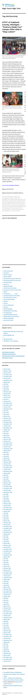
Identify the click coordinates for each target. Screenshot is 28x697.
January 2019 (7, 484)
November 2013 (8, 593)
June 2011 (6, 646)
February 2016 (7, 545)
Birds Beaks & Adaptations (14, 672)
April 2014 (6, 585)
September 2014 (8, 577)
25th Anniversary (8, 271)
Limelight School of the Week (12, 295)
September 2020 (8, 448)
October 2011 (7, 638)
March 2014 (7, 587)
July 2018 (6, 494)
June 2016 (6, 538)
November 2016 (8, 528)
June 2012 (6, 623)
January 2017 (7, 524)
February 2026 (7, 371)
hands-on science (21, 202)
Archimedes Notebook (8, 352)
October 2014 (7, 575)
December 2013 (8, 591)
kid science (9, 205)
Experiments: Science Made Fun (12, 278)
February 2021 (7, 439)
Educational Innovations (9, 354)
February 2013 (7, 608)
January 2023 (7, 401)
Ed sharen (6, 674)
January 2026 (7, 372)
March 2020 (7, 460)
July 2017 (6, 513)
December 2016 (8, 526)
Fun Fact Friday (8, 282)
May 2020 (6, 456)
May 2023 (6, 399)
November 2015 (8, 551)
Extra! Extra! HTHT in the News (12, 280)
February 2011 (7, 653)
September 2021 (8, 428)
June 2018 (6, 496)
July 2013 (6, 598)
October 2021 (7, 426)
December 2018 (8, 486)
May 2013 (6, 602)
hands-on (6, 284)
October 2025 (7, 378)
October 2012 (7, 615)
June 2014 (6, 581)
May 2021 (6, 433)
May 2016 (6, 539)
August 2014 (7, 579)
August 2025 (7, 382)
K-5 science (14, 203)
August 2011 (7, 642)
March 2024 (7, 395)
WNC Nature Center (7, 358)
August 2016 (7, 534)
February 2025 (7, 391)
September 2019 (8, 471)
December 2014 (8, 572)
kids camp (14, 205)
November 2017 (8, 509)
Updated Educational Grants (11, 316)
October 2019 (7, 469)
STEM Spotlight (8, 309)
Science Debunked (9, 305)
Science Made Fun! (8, 196)
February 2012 (7, 630)
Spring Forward (8, 339)
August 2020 (7, 450)
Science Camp (19, 207)
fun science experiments (18, 200)
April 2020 (6, 458)
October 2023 (7, 397)
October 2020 (7, 446)
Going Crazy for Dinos (11, 202)
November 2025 (8, 376)
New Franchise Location (10, 297)
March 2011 (7, 651)
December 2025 (8, 374)
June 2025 (6, 386)
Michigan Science (21, 205)
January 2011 (7, 655)
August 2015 (7, 557)
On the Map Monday (9, 299)
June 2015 (6, 560)
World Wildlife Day (9, 335)
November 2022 (8, 405)
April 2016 (6, 541)
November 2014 (8, 574)
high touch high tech (6, 203)
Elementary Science (19, 199)
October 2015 (7, 553)
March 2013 (7, 606)
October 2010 (7, 661)
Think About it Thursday (10, 311)
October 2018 (7, 490)
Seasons (6, 307)
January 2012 (7, 632)
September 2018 (8, 492)
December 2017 (8, 507)
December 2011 (7, 634)
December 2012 (8, 612)
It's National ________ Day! (10, 293)
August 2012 (7, 619)
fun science (9, 200)
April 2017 (6, 519)
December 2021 (8, 422)
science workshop (14, 209)
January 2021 (7, 441)
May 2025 (6, 388)
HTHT (5, 292)
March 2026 (7, 369)
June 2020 (6, 454)
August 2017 (7, 511)
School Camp (12, 207)
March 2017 (7, 520)
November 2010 (8, 659)
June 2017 (6, 515)
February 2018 (7, 503)
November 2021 (8, 424)
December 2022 (8, 403)
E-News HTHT (7, 276)
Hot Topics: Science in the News (12, 290)
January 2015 (7, 570)
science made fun (6, 209)
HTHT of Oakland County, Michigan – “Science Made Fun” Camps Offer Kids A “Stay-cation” (12, 27)
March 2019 (7, 481)
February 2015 (7, 568)
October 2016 (7, 530)
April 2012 (6, 627)
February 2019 (7, 483)
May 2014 (6, 583)
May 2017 (6, 517)
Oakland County (12, 206)
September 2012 (8, 617)
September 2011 (8, 640)
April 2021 (6, 435)
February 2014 (7, 589)
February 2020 (7, 462)
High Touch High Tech (11, 8)
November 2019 (8, 467)
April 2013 (6, 604)
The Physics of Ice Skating (11, 341)
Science (6, 303)
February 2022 (7, 418)
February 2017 (7, 522)
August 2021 (7, 429)
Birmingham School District (8, 199)
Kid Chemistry (20, 203)
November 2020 (8, 445)
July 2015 (6, 558)
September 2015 (8, 555)
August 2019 (7, 473)
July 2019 (6, 475)
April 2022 (6, 414)
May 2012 (6, 625)
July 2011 (6, 644)
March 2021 (7, 437)
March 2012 (7, 629)
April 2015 (6, 564)
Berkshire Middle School (15, 198)
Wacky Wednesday (9, 318)
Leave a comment (16, 210)
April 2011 (6, 649)
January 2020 (7, 464)
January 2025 (7, 393)
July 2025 (6, 384)
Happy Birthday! (8, 286)
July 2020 (6, 452)
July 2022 (6, 410)
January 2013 (7, 610)
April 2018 (6, 500)
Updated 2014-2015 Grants (10, 314)
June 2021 (6, 431)
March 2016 (7, 543)
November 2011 (8, 636)
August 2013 (7, 596)
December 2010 (8, 657)
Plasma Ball (19, 206)
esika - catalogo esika (10, 678)
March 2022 (7, 416)
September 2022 (8, 409)
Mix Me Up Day (5, 206)
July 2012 (6, 621)
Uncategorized (5, 198)
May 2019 (6, 479)
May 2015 (6, 562)
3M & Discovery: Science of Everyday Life (13, 356)
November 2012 (8, 613)
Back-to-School (8, 274)
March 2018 (7, 501)
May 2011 (6, 648)
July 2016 (6, 536)
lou (4, 672)
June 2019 (6, 477)
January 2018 (7, 505)
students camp (7, 210)
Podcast (6, 301)
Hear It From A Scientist (10, 288)
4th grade (6, 273)
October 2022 (7, 407)
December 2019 (8, 465)
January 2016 (7, 547)
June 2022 (6, 412)
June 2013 (6, 600)
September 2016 (8, 532)
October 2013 (7, 594)
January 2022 (7, 420)
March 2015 (7, 566)
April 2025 (6, 390)
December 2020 (8, 443)
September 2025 (8, 380)
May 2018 (6, 498)
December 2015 (8, 549)
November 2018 (8, 488)
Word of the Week (8, 320)
